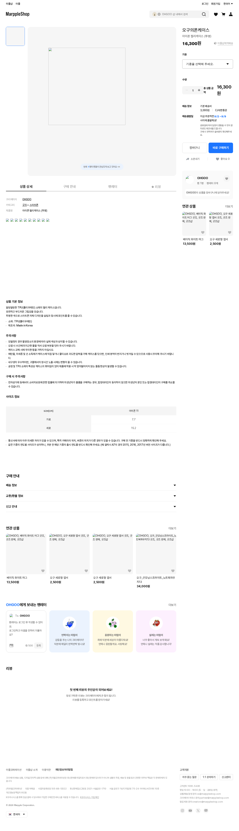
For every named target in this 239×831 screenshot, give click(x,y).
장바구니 (195, 148)
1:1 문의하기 (209, 777)
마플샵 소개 (32, 769)
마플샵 (9, 3)
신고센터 (226, 777)
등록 (38, 645)
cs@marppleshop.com (209, 794)
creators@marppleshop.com (207, 801)
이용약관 (46, 769)
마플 (18, 3)
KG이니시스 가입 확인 (89, 797)
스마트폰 (34, 204)
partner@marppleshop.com (214, 798)
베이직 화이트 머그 (17, 577)
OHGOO (26, 199)
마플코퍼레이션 (13, 769)
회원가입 (215, 3)
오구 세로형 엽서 (59, 577)
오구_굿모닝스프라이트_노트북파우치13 (156, 580)
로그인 (205, 3)
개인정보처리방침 (64, 769)
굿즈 (24, 204)
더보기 (172, 528)
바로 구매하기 (221, 148)
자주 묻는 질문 (189, 777)
